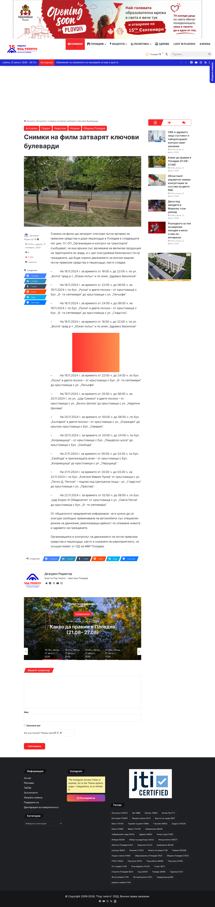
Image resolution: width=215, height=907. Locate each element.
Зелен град (165, 834)
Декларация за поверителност (41, 807)
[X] (54, 583)
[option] (82, 628)
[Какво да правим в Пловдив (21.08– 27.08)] (157, 162)
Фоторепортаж (142, 877)
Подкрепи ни (31, 802)
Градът (46, 128)
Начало (30, 121)
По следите (119, 866)
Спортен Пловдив (122, 872)
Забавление (154, 829)
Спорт (159, 866)
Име (26, 712)
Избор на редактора (141, 839)
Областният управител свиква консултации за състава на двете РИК (82, 632)
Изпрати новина (33, 797)
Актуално (41, 121)
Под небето (155, 861)
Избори (82, 614)
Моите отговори (158, 850)
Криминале (165, 845)
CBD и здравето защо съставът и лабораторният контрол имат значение (178, 139)
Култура (118, 850)
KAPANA (205, 43)
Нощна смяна (121, 855)
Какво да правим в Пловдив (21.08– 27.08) (179, 161)
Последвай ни (87, 798)
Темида (158, 872)
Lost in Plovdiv (184, 43)
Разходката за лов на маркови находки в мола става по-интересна (179, 230)
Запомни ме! (33, 725)
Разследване (140, 866)
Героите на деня (138, 823)
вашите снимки (121, 882)
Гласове (160, 823)
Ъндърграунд (165, 877)
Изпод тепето (167, 839)
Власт (118, 823)
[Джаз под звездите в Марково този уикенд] (157, 205)
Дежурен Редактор (58, 573)
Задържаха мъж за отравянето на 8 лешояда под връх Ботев (89, 62)
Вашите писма (141, 818)
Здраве (163, 43)
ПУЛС (117, 861)
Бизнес (151, 813)
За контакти (31, 792)
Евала (117, 829)
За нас (27, 778)
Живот (134, 829)
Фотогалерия (120, 877)
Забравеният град (123, 834)
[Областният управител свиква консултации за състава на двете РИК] (157, 180)
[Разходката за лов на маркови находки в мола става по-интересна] (157, 227)
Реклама (29, 783)
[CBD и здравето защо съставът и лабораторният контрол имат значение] (157, 136)
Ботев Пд (168, 813)
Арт (136, 813)
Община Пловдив (94, 128)
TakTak (27, 787)
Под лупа (135, 861)
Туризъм (176, 872)
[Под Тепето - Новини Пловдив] (22, 49)
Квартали (60, 128)
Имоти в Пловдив (122, 845)
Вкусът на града (165, 818)
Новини (77, 43)
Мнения (137, 850)
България (120, 818)
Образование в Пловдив (148, 855)
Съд (143, 872)
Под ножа (175, 861)
